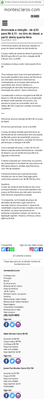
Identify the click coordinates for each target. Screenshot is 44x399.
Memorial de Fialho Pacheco (16, 301)
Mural (6, 281)
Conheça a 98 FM (11, 344)
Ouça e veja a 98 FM (12, 341)
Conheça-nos (9, 275)
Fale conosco (9, 312)
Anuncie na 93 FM (11, 373)
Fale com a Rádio (11, 349)
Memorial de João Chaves (15, 299)
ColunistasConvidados (13, 307)
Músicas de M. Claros (13, 286)
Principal (7, 278)
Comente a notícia (23, 255)
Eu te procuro (10, 283)
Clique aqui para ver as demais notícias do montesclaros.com (22, 262)
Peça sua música (11, 346)
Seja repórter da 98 (12, 352)
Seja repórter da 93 (12, 383)
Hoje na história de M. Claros (11, 290)
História (7, 296)
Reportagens (9, 304)
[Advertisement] (22, 230)
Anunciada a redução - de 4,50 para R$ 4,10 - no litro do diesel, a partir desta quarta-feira (21, 33)
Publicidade (9, 386)
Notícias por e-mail (12, 309)
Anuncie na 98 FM (11, 339)
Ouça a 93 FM (9, 376)
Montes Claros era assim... (15, 294)
